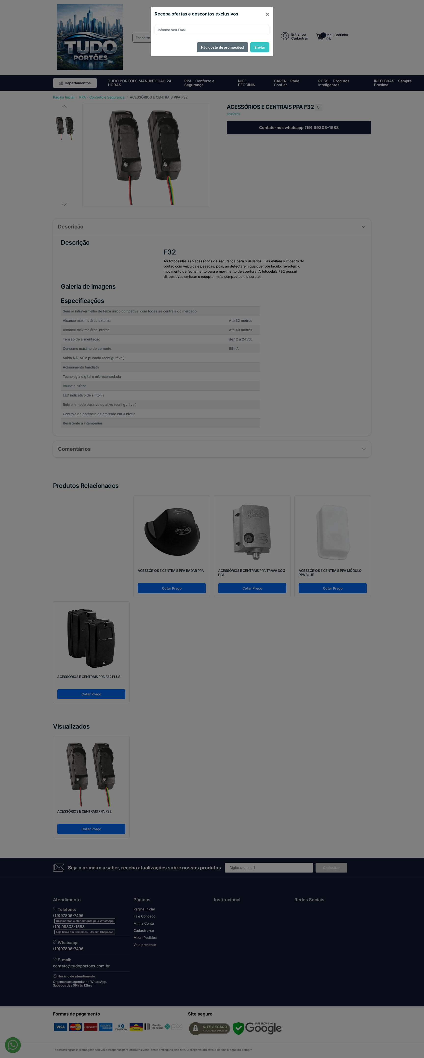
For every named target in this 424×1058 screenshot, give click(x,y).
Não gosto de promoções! (222, 47)
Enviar (259, 47)
